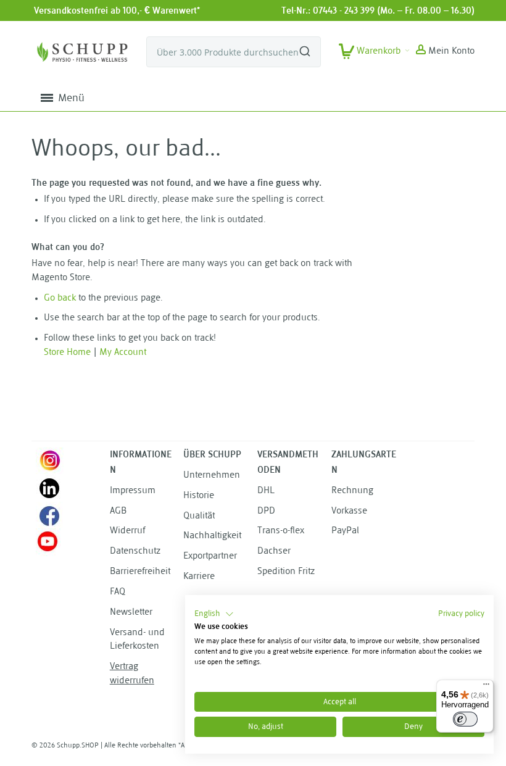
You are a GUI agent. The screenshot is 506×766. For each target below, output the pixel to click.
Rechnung (352, 491)
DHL (266, 491)
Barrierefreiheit (140, 572)
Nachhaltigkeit (212, 536)
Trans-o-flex (280, 531)
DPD (266, 511)
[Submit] (305, 46)
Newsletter (131, 612)
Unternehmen (211, 475)
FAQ (117, 592)
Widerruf (127, 531)
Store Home (67, 352)
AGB (118, 511)
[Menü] (486, 687)
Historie (198, 496)
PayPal (345, 531)
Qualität (199, 516)
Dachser (274, 551)
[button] (445, 52)
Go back (60, 298)
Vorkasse (349, 511)
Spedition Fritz (286, 572)
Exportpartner (210, 556)
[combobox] (233, 51)
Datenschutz (135, 551)
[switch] (465, 719)
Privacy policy (461, 614)
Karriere (199, 576)
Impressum (133, 491)
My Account (122, 352)
